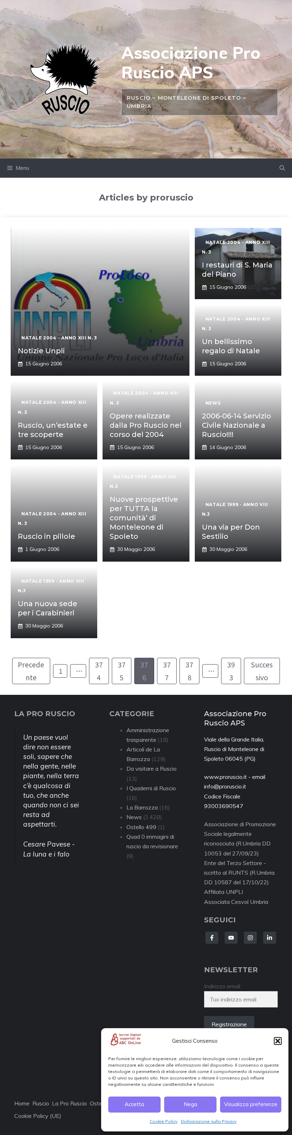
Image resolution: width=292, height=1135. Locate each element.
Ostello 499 (141, 827)
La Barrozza (142, 807)
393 (231, 671)
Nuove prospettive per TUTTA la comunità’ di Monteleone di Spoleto (144, 518)
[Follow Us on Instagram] (250, 938)
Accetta (134, 1104)
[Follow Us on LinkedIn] (269, 938)
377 (167, 671)
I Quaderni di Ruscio (151, 788)
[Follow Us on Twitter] (231, 938)
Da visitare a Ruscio (151, 768)
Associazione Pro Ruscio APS (191, 62)
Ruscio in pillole (46, 536)
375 (122, 671)
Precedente (31, 671)
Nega (190, 1104)
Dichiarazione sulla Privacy (208, 1121)
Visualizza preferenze (250, 1104)
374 (99, 671)
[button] (277, 1041)
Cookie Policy (163, 1121)
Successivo (262, 671)
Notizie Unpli (41, 351)
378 (189, 671)
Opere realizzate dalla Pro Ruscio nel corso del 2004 (146, 425)
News (134, 817)
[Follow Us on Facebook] (211, 938)
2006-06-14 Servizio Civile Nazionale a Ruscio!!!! (236, 425)
